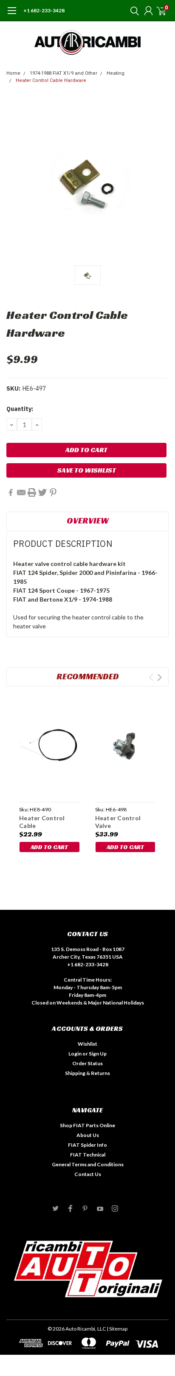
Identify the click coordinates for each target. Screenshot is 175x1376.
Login (75, 1053)
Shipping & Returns (87, 1073)
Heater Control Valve (118, 821)
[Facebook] (10, 492)
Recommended (87, 676)
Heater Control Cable (42, 821)
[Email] (21, 492)
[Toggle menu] (11, 14)
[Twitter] (42, 492)
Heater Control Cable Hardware (51, 80)
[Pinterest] (53, 492)
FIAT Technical (87, 1154)
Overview (88, 520)
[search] (132, 10)
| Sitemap (117, 1328)
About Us (87, 1135)
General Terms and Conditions (88, 1164)
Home (13, 73)
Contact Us (87, 1174)
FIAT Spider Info (87, 1145)
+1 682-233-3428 (44, 10)
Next (159, 677)
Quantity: (19, 409)
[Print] (32, 492)
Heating (115, 73)
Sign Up (98, 1053)
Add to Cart (49, 847)
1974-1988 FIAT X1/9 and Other (63, 73)
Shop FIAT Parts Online (87, 1125)
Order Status (87, 1063)
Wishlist (87, 1044)
